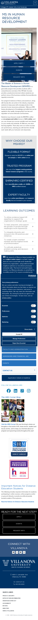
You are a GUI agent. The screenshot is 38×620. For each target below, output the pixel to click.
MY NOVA (5, 606)
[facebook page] (9, 391)
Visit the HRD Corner (8, 424)
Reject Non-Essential (19, 343)
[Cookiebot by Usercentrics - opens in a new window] (28, 276)
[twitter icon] (17, 552)
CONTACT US (20, 582)
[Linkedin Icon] (20, 552)
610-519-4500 (20, 584)
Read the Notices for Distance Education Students (17, 502)
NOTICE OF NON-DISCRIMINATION (11, 598)
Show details (28, 329)
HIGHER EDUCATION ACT (9, 600)
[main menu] (35, 3)
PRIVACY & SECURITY (8, 595)
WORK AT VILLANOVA (8, 611)
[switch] (33, 311)
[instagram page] (28, 391)
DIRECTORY (6, 608)
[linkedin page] (15, 391)
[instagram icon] (24, 552)
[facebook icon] (13, 552)
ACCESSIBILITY (7, 603)
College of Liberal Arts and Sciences (13, 7)
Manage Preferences (19, 338)
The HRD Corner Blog (10, 397)
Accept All (19, 334)
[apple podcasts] (22, 391)
